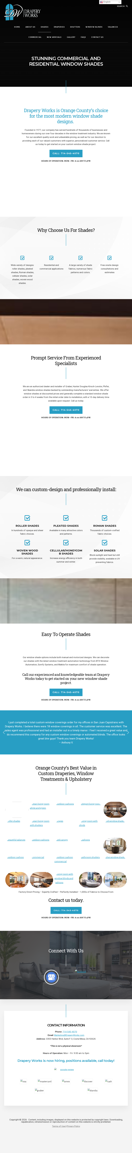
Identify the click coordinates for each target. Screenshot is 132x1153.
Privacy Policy (73, 1126)
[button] (4, 732)
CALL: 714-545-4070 (66, 153)
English (106, 2)
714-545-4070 (70, 1031)
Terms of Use (59, 1126)
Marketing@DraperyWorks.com (69, 1035)
